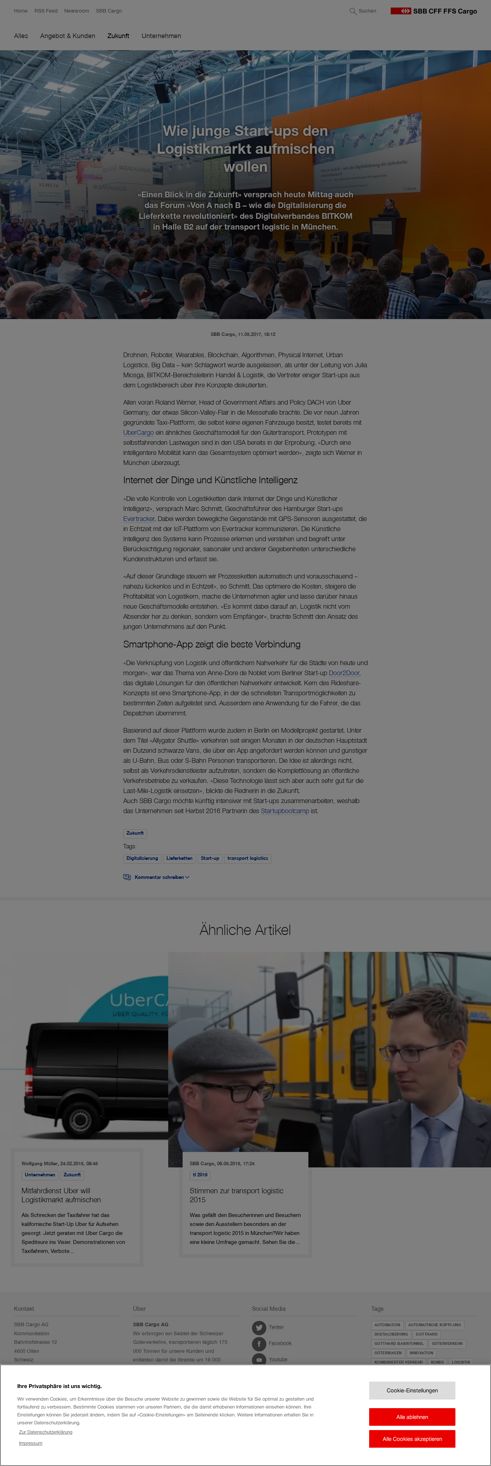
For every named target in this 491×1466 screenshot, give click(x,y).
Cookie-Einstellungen (412, 1390)
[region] (245, 1415)
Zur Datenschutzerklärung (45, 1432)
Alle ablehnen (412, 1417)
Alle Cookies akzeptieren (412, 1439)
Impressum (30, 1443)
